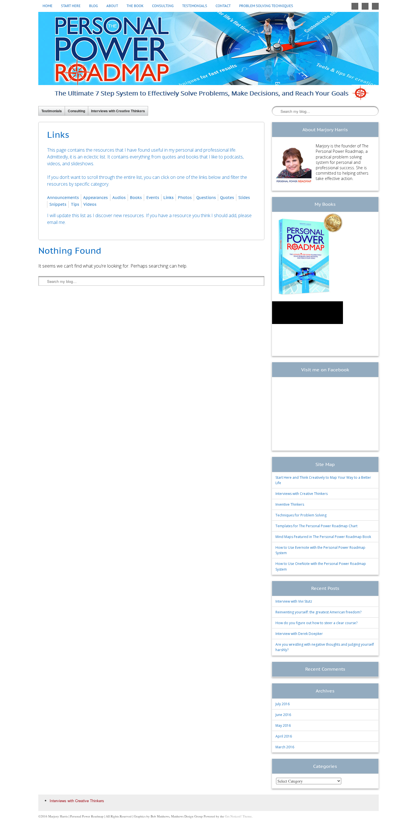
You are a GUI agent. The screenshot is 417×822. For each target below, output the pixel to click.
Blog (93, 6)
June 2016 (283, 714)
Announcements (63, 197)
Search (276, 111)
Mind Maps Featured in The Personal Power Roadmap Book (323, 536)
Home (47, 6)
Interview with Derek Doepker (299, 633)
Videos (89, 204)
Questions (206, 197)
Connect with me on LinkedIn (375, 6)
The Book (135, 6)
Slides (244, 197)
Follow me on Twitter (354, 6)
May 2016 (283, 725)
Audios (119, 197)
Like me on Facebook (365, 6)
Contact (223, 6)
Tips (75, 204)
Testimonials (194, 6)
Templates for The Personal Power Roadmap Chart (316, 526)
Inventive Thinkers (289, 504)
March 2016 (284, 747)
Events (152, 197)
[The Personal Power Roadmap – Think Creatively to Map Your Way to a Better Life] (208, 56)
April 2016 (283, 736)
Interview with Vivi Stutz (293, 601)
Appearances (95, 197)
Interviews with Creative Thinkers (118, 110)
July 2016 (282, 704)
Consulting (163, 6)
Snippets (57, 204)
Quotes (227, 197)
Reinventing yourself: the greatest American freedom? (318, 612)
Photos (185, 197)
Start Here (71, 6)
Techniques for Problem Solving (301, 515)
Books (136, 197)
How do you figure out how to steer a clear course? (316, 622)
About (112, 6)
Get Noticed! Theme (238, 816)
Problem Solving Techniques (266, 6)
